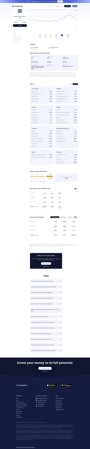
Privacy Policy (58, 400)
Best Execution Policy (60, 409)
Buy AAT (20, 25)
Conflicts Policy (59, 406)
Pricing (57, 6)
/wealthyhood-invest (42, 400)
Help (61, 6)
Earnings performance (17, 36)
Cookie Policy (58, 402)
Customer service (19, 407)
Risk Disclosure (59, 407)
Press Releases (19, 417)
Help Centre (18, 413)
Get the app (67, 6)
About (14, 30)
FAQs (14, 43)
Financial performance (17, 38)
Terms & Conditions (60, 398)
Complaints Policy (59, 404)
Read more (60, 1)
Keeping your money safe (21, 406)
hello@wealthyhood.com (43, 398)
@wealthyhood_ (41, 404)
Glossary (18, 415)
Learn (53, 6)
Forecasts (15, 34)
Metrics (14, 32)
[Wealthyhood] (17, 6)
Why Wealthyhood (20, 402)
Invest (48, 6)
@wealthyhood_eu (42, 402)
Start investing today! (45, 368)
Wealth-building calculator (21, 404)
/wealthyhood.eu (41, 406)
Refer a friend (19, 411)
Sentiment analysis (16, 41)
